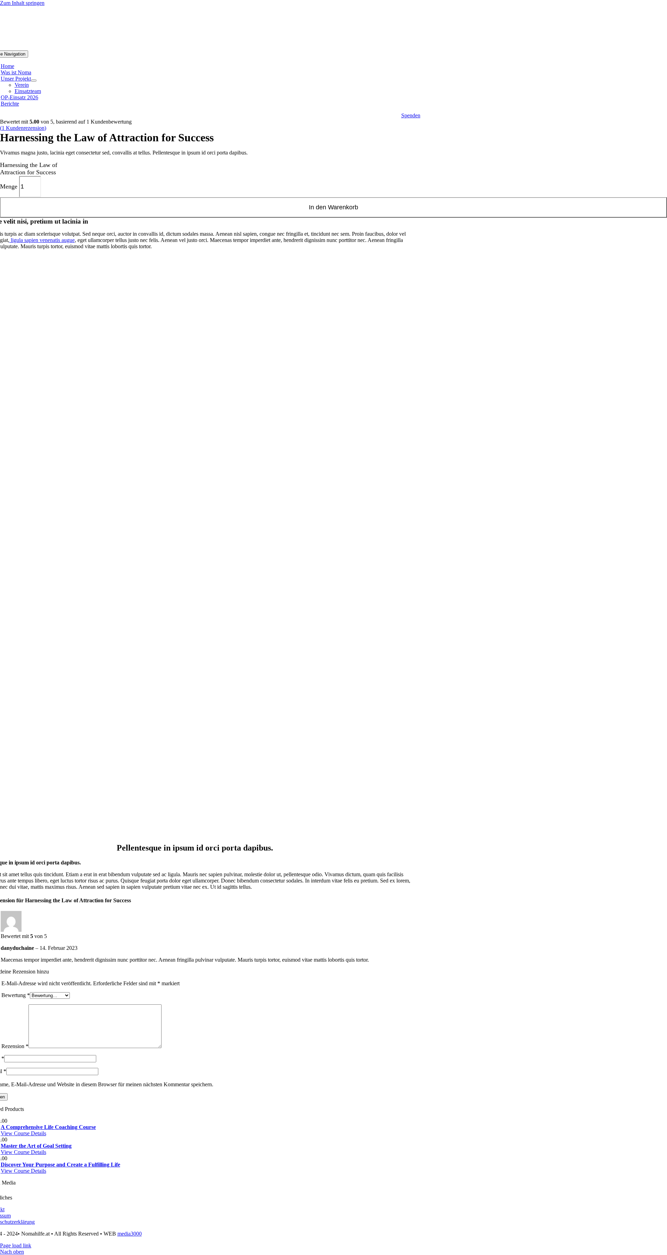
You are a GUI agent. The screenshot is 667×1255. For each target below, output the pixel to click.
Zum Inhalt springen (22, 3)
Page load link (15, 1245)
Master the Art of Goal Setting (36, 1146)
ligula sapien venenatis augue (42, 240)
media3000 (129, 1234)
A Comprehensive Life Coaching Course (48, 1127)
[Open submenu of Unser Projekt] (33, 81)
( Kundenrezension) (23, 128)
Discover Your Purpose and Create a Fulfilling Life (60, 1165)
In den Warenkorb (333, 207)
